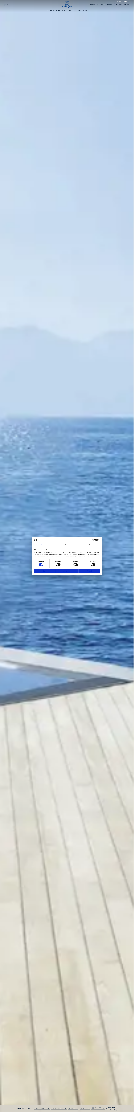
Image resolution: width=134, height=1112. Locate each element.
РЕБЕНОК (83, 1108)
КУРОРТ (49, 10)
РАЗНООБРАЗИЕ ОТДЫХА (79, 10)
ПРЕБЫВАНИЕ (57, 10)
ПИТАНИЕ (65, 10)
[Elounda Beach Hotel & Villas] (67, 4)
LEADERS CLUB (94, 4)
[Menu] (5, 4)
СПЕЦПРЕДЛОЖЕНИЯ (106, 4)
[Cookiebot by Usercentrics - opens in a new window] (93, 540)
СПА (70, 10)
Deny (44, 571)
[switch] (58, 564)
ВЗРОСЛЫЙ (72, 1108)
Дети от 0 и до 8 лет (96, 1108)
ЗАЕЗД (36, 1108)
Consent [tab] (43, 545)
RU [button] (8, 4)
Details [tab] (67, 545)
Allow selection (67, 571)
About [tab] (90, 545)
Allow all (89, 571)
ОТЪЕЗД (54, 1108)
